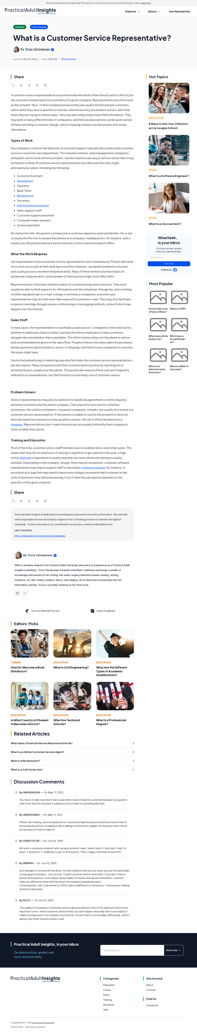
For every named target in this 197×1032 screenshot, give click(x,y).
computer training (93, 467)
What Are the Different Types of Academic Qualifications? (111, 671)
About (149, 985)
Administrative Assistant (33, 205)
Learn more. (146, 3)
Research (108, 1004)
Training (107, 999)
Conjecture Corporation (43, 1023)
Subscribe (169, 264)
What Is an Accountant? (165, 224)
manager (16, 424)
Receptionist (25, 195)
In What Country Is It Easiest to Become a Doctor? (29, 722)
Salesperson (25, 181)
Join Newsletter (179, 11)
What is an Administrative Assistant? (157, 369)
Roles (153, 170)
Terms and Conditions (35, 1027)
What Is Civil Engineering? (71, 667)
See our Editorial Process (45, 610)
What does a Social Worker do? (177, 339)
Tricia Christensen (37, 49)
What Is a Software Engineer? (169, 176)
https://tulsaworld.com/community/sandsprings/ (40, 535)
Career (16, 662)
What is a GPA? (178, 308)
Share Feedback (105, 610)
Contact (151, 989)
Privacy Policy (17, 1027)
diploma (25, 457)
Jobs (105, 1009)
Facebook (152, 1005)
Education (60, 662)
